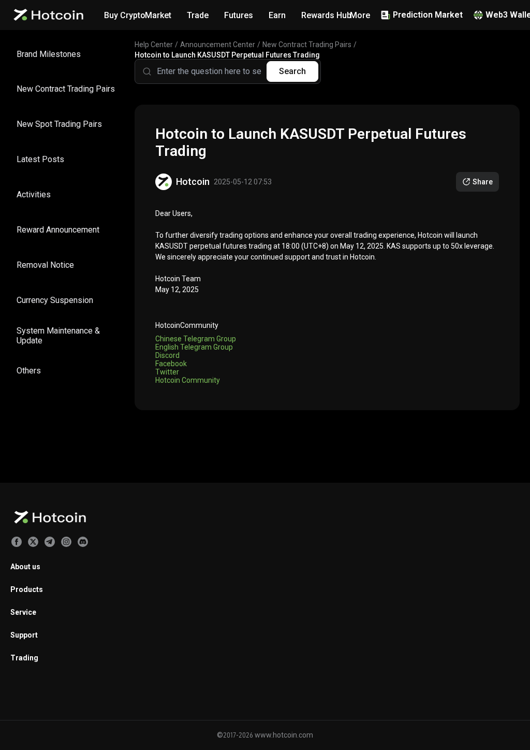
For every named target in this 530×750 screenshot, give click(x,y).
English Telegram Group (194, 347)
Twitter (167, 372)
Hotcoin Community (187, 380)
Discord (167, 355)
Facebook (171, 363)
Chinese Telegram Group (195, 339)
